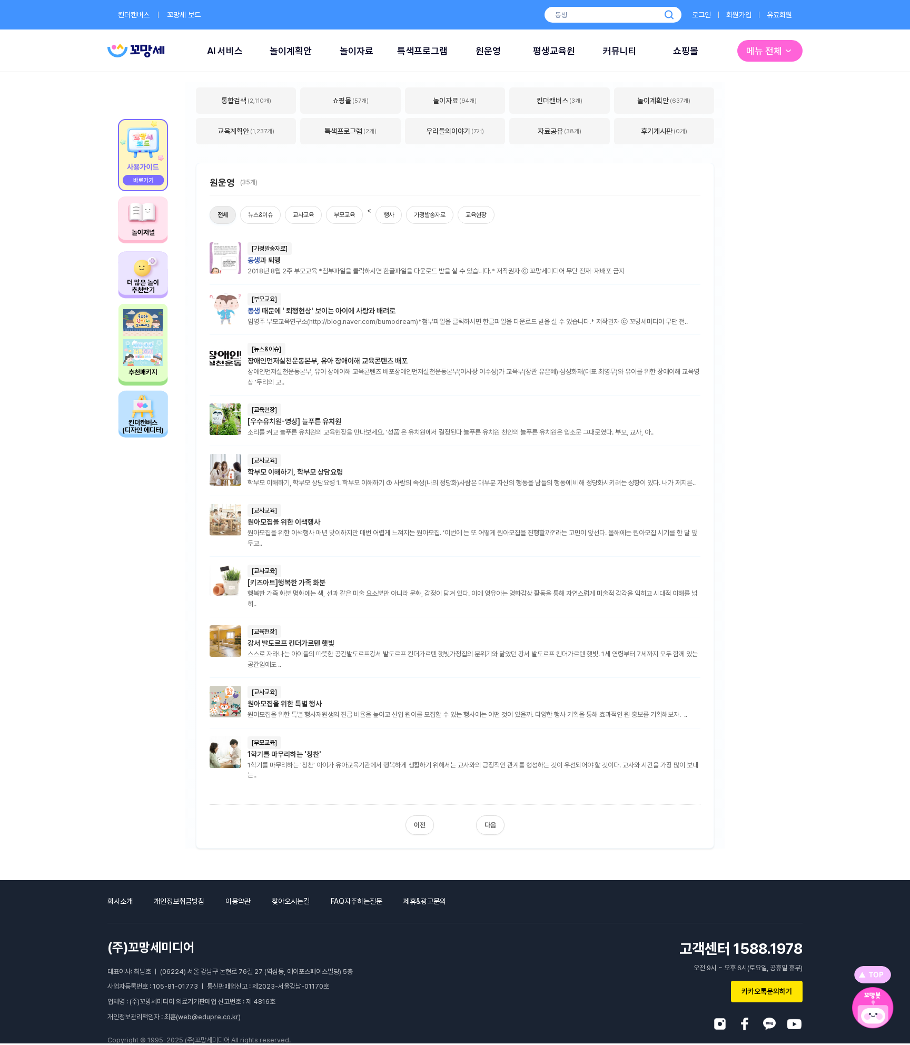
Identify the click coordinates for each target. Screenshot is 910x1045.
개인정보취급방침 (179, 901)
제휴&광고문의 (424, 901)
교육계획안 (245, 131)
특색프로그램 (422, 50)
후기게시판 (664, 131)
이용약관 (238, 901)
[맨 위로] (872, 974)
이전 (420, 825)
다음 (490, 825)
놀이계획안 (291, 50)
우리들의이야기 (455, 131)
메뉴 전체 (764, 50)
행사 (388, 215)
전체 (222, 215)
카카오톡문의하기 (766, 991)
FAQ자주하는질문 (356, 901)
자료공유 (559, 131)
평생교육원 (554, 50)
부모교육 (344, 215)
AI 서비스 (225, 50)
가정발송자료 (430, 215)
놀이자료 (356, 50)
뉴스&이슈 (260, 215)
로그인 (701, 15)
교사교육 (303, 215)
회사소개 (120, 901)
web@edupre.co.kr (208, 1017)
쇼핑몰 (685, 50)
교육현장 (476, 215)
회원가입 (738, 15)
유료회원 (779, 15)
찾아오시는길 (291, 901)
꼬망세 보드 (184, 15)
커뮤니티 (620, 50)
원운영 (488, 50)
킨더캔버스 (134, 15)
